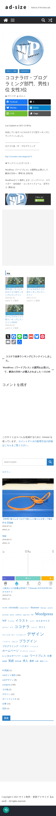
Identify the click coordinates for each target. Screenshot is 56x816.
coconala (13, 607)
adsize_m (22, 96)
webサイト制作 (11, 71)
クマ (11, 627)
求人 (25, 660)
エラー (32, 621)
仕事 (49, 656)
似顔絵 (4, 661)
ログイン (6, 472)
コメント (34, 627)
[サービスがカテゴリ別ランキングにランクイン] (36, 282)
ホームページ (10, 650)
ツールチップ (21, 635)
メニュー (32, 651)
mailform (19, 615)
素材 (31, 661)
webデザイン (8, 680)
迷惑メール (44, 661)
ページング (34, 646)
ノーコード (6, 642)
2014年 (4, 608)
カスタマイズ (43, 621)
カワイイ (5, 627)
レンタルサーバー (11, 656)
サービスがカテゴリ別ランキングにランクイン (36, 292)
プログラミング (10, 646)
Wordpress (44, 613)
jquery (12, 615)
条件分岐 (18, 661)
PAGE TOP (51, 789)
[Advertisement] (28, 237)
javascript (5, 615)
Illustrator (35, 607)
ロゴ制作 (25, 656)
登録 (4, 536)
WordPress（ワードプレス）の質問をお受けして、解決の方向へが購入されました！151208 (26, 369)
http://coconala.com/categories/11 (18, 156)
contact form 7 (24, 608)
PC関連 (5, 670)
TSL (32, 615)
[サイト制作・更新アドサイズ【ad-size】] (5, 20)
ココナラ (22, 626)
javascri (50, 608)
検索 (50, 462)
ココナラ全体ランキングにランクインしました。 (29, 358)
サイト (42, 627)
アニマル (11, 621)
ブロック (14, 642)
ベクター (24, 646)
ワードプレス (38, 655)
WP (4, 620)
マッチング (24, 651)
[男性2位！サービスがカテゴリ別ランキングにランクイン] (14, 282)
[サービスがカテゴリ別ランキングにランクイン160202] (14, 310)
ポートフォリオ (9, 699)
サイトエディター (8, 635)
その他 (5, 689)
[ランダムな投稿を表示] (50, 20)
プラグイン (28, 641)
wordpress (24, 71)
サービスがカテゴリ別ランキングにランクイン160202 (14, 319)
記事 (36, 661)
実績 (11, 660)
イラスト (22, 620)
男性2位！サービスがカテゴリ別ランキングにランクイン (14, 292)
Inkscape (43, 608)
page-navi (26, 615)
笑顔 (4, 708)
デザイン (35, 634)
